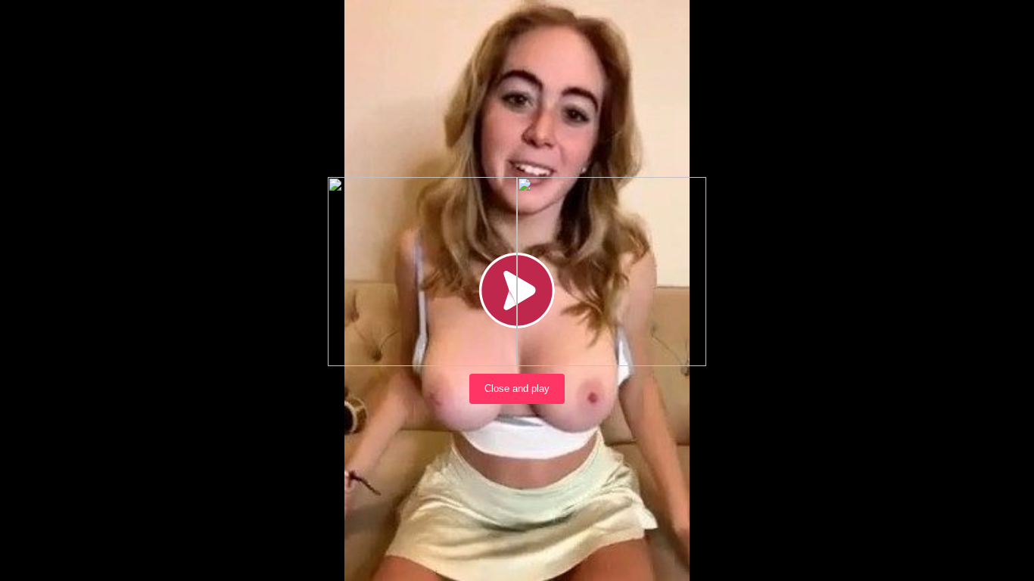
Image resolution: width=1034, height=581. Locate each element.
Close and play (517, 388)
